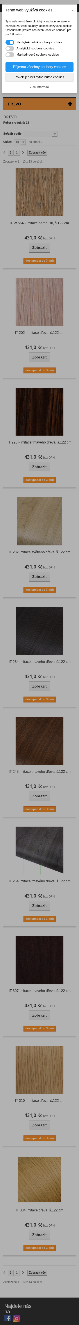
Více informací (40, 87)
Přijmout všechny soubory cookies (39, 67)
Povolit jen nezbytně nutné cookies (39, 77)
